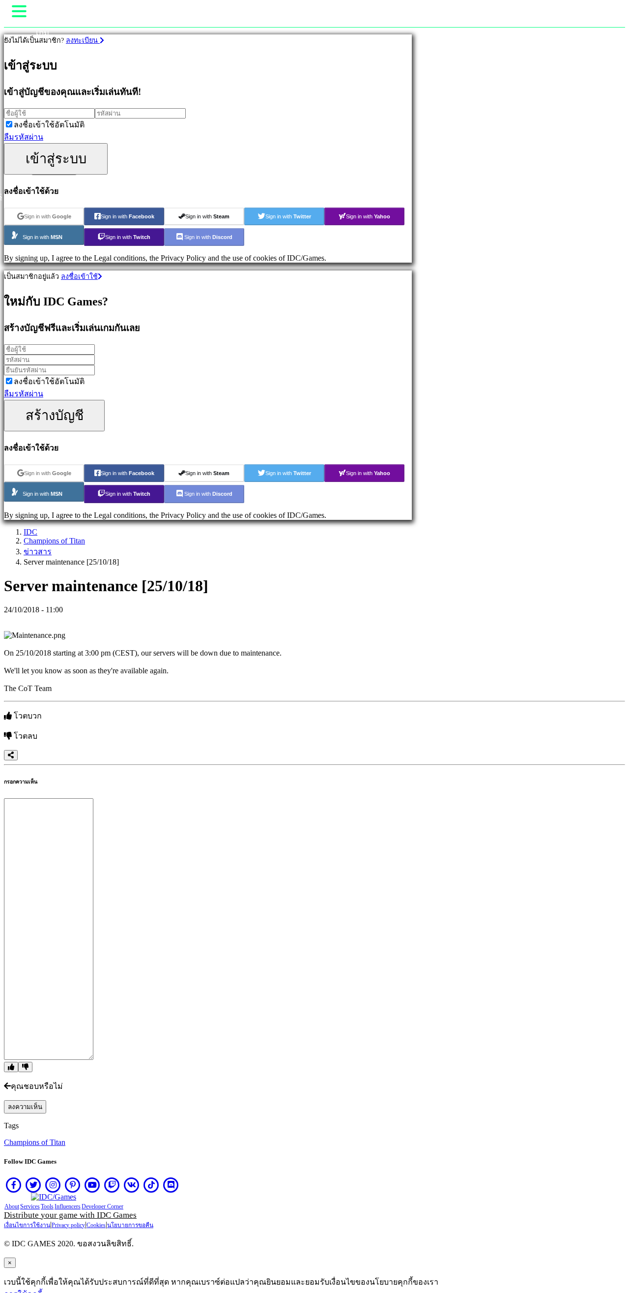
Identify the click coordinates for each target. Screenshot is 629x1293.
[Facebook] (14, 1185)
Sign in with (47, 216)
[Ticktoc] (151, 1185)
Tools (47, 1206)
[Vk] (132, 1185)
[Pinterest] (73, 1185)
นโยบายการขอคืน (130, 1225)
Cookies (96, 1225)
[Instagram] (53, 1185)
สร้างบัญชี (55, 415)
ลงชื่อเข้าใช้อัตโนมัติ (49, 124)
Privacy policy (68, 1225)
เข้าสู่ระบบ (56, 158)
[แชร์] (11, 755)
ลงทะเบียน (83, 40)
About (11, 1206)
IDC (30, 532)
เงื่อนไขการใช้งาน (27, 1225)
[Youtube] (92, 1185)
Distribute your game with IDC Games (70, 1215)
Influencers (68, 1206)
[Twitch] (112, 1185)
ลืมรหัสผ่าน (23, 137)
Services (30, 1206)
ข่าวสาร (38, 551)
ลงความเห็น (25, 1107)
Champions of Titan (54, 541)
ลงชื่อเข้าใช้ (79, 276)
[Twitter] (33, 1185)
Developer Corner (102, 1206)
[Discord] (171, 1185)
